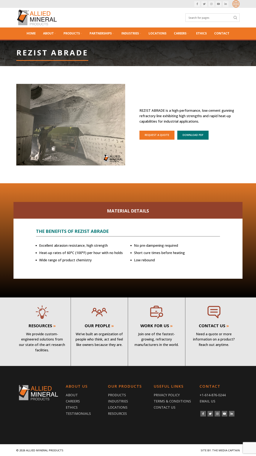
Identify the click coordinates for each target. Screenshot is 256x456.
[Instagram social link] (211, 4)
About (72, 395)
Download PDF (193, 135)
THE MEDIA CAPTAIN (226, 450)
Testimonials (78, 413)
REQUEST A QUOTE (157, 135)
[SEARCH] (235, 17)
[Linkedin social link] (225, 4)
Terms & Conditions (172, 401)
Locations (117, 407)
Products (117, 395)
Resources (117, 413)
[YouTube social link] (218, 4)
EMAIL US (207, 401)
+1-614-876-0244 (213, 395)
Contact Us (164, 407)
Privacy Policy (167, 395)
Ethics (72, 407)
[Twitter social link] (204, 4)
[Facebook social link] (197, 4)
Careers (73, 401)
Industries (118, 401)
